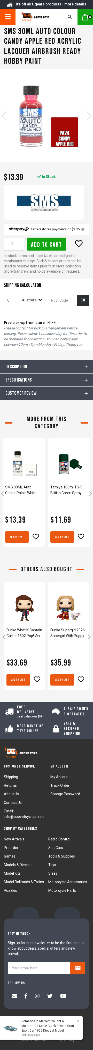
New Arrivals (14, 839)
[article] (24, 494)
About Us (11, 794)
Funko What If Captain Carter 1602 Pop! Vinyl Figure (24, 633)
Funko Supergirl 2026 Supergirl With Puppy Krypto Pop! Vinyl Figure (67, 633)
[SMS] (44, 202)
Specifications (18, 380)
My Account (60, 777)
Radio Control (59, 839)
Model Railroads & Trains (24, 882)
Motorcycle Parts (62, 890)
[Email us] (14, 996)
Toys (52, 865)
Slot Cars (55, 848)
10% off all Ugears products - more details (49, 4)
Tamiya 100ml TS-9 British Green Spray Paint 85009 (66, 490)
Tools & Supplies (61, 856)
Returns (10, 785)
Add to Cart (46, 244)
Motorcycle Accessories (67, 882)
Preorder (11, 848)
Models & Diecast (18, 865)
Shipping (11, 777)
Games (10, 856)
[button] (79, 244)
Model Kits (12, 873)
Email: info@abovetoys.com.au (24, 814)
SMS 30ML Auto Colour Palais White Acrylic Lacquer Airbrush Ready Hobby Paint (23, 490)
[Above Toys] (37, 17)
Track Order (59, 785)
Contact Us (13, 802)
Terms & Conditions (33, 1040)
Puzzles (10, 890)
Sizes (52, 873)
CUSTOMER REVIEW (20, 393)
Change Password (65, 794)
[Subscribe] (77, 968)
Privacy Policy (64, 1040)
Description (16, 367)
